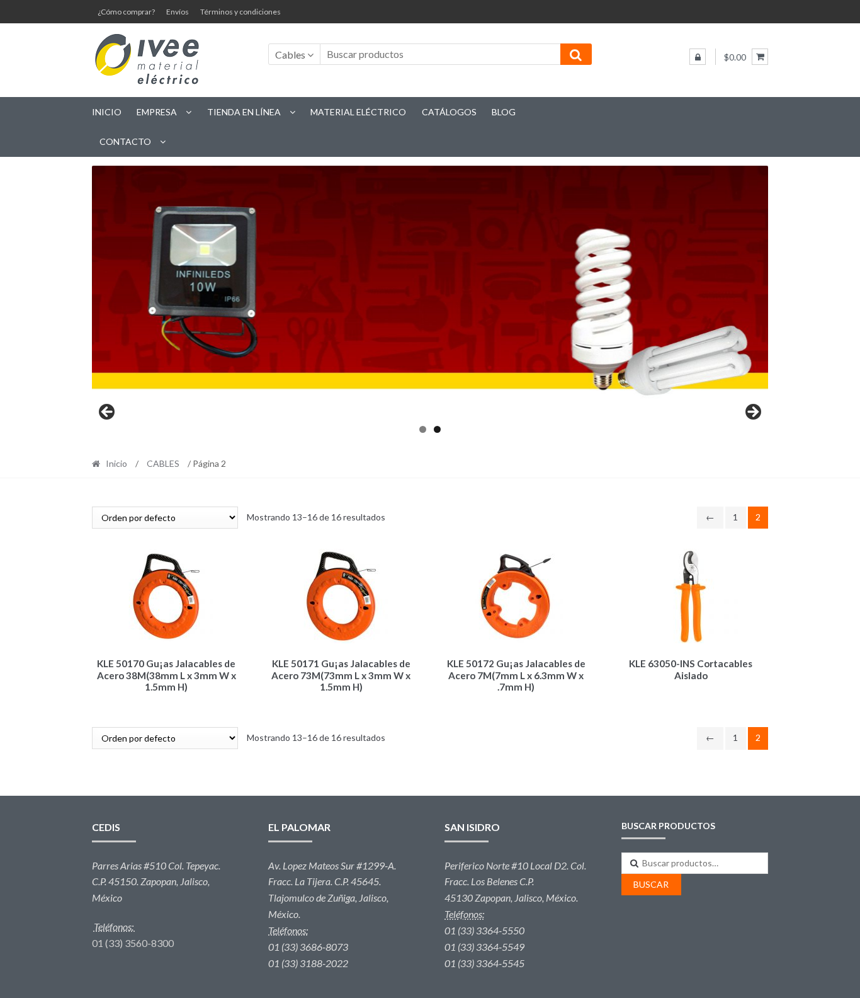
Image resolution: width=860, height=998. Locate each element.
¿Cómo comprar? (126, 11)
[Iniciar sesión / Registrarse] (697, 57)
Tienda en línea (244, 111)
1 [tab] (422, 429)
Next (752, 412)
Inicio (107, 111)
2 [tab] (437, 429)
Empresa (157, 111)
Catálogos (449, 111)
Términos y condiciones (240, 11)
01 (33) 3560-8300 (133, 943)
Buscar (651, 884)
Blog (504, 111)
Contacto (125, 141)
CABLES (163, 463)
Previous (107, 412)
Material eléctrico (358, 111)
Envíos (177, 11)
